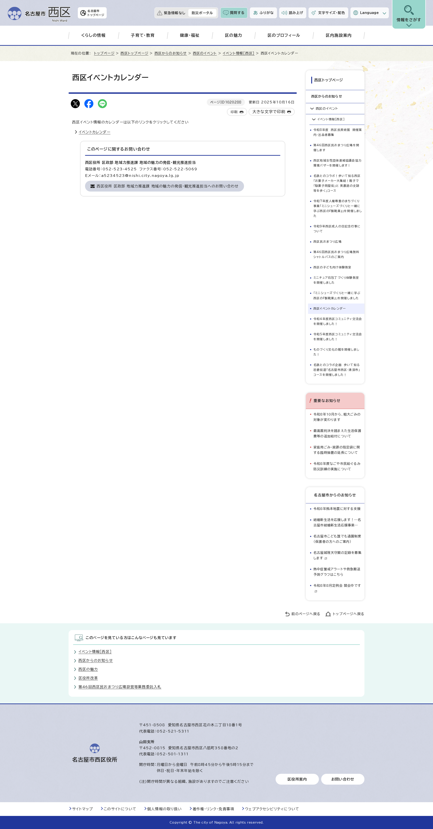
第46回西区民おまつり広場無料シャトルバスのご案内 (336, 254)
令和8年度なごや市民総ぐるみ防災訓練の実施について (337, 466)
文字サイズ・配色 (331, 12)
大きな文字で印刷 (269, 112)
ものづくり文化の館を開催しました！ (336, 352)
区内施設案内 (339, 35)
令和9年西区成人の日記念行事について (337, 229)
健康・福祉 (190, 35)
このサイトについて (120, 809)
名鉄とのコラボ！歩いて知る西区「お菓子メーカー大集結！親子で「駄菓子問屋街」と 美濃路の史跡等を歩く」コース (337, 183)
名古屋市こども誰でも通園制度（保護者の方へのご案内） (337, 538)
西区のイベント (205, 53)
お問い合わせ (343, 779)
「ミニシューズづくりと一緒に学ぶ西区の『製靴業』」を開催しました (336, 295)
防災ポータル (202, 13)
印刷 (234, 112)
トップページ (104, 53)
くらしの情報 (93, 35)
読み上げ (296, 12)
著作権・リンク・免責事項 (213, 809)
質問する (237, 12)
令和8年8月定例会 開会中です (337, 585)
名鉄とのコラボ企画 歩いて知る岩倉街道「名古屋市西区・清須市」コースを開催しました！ (336, 369)
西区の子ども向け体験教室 (332, 267)
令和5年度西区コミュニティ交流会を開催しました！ (337, 337)
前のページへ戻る (305, 614)
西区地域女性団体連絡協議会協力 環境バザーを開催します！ (338, 163)
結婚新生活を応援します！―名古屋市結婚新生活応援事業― (337, 522)
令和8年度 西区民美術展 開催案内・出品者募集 (337, 132)
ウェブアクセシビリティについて (272, 809)
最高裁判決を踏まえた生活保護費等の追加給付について (337, 433)
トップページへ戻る (348, 614)
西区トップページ (134, 53)
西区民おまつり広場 (327, 241)
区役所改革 (88, 678)
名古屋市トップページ (96, 12)
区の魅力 (233, 35)
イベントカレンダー (95, 132)
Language (369, 12)
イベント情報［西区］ (239, 53)
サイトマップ (82, 809)
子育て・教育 (143, 35)
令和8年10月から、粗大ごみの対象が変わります (337, 417)
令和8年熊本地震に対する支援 (337, 508)
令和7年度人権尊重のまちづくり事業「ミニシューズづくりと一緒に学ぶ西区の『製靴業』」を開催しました (337, 208)
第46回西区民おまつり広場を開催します (336, 148)
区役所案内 (297, 779)
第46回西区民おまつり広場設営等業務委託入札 (119, 687)
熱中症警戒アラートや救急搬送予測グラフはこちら (336, 571)
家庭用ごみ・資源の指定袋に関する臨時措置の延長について (336, 449)
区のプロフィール (284, 35)
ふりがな (267, 12)
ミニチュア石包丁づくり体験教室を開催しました (336, 280)
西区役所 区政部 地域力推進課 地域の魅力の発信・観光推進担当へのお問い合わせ (168, 186)
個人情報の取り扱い (164, 809)
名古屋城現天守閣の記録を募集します (337, 555)
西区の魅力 (88, 669)
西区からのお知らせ (170, 53)
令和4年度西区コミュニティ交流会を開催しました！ (337, 321)
